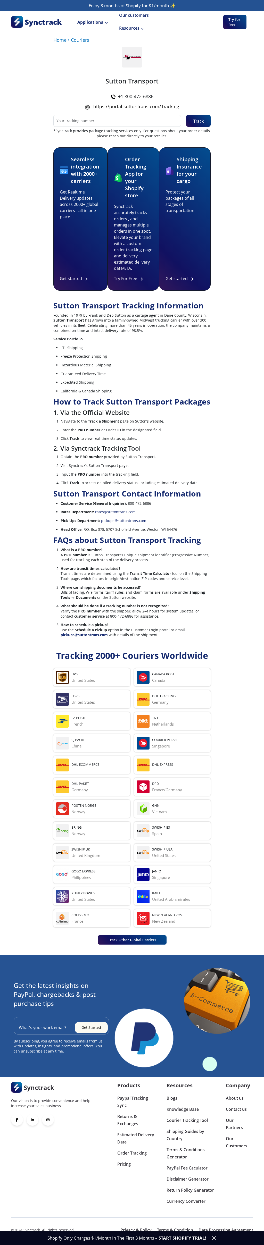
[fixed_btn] (214, 1238)
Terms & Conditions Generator (186, 1153)
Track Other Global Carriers (132, 939)
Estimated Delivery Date (135, 1138)
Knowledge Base (183, 1109)
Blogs (172, 1098)
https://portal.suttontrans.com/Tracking (136, 106)
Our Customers (236, 1142)
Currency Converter (186, 1201)
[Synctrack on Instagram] (48, 1120)
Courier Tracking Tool (187, 1120)
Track (198, 121)
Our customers (134, 15)
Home (60, 40)
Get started (71, 278)
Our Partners (234, 1123)
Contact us (236, 1109)
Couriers (80, 40)
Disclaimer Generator (188, 1179)
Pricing (124, 1164)
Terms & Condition (175, 1230)
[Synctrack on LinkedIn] (32, 1120)
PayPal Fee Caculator (187, 1168)
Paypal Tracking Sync (132, 1101)
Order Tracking (132, 1153)
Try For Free (125, 278)
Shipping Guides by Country (185, 1135)
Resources (129, 28)
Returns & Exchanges (127, 1120)
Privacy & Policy (136, 1230)
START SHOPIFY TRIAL (182, 1238)
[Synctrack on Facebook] (17, 1120)
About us (235, 1098)
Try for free (234, 22)
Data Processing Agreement (226, 1230)
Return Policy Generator (190, 1190)
